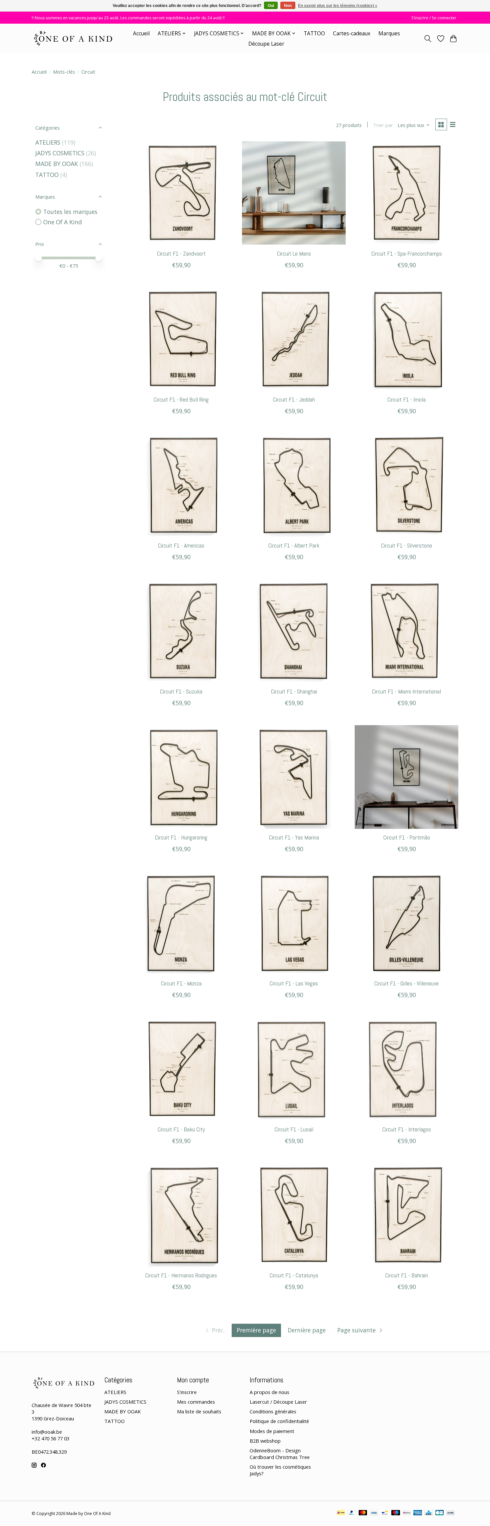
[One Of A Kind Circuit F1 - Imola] (406, 339)
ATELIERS (47, 142)
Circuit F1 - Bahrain (406, 1275)
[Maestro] (395, 1513)
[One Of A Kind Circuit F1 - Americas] (181, 485)
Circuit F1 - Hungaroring (181, 837)
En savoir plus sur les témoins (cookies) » (337, 5)
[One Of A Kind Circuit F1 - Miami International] (406, 631)
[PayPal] (351, 1513)
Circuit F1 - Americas (181, 545)
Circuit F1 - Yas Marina (294, 837)
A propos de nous (269, 1392)
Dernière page (307, 1330)
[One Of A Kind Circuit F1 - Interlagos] (406, 1068)
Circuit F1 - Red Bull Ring (181, 399)
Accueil (141, 33)
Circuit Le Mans (294, 253)
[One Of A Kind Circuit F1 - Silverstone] (406, 485)
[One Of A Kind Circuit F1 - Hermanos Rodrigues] (181, 1214)
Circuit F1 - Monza (181, 983)
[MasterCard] (363, 1513)
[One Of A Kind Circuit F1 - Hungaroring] (181, 776)
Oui (271, 5)
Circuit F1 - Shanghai (294, 691)
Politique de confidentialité (279, 1421)
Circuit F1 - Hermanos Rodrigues (181, 1275)
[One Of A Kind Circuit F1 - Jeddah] (293, 339)
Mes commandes (196, 1401)
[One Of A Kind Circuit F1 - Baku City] (181, 1068)
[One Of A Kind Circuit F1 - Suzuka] (181, 631)
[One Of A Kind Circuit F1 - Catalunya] (293, 1214)
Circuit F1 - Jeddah (294, 399)
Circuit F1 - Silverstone (406, 545)
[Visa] (374, 1513)
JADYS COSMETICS (59, 153)
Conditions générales (273, 1411)
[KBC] (428, 1513)
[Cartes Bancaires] (439, 1513)
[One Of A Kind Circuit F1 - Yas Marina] (293, 776)
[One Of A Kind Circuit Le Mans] (293, 193)
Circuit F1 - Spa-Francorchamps (406, 253)
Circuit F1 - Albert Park (293, 545)
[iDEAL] (341, 1513)
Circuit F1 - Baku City (181, 1129)
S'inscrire (187, 1392)
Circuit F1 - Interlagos (406, 1129)
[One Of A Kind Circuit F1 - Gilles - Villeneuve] (406, 922)
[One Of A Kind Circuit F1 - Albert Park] (293, 485)
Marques (389, 33)
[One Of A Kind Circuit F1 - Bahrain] (406, 1214)
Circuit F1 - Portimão (406, 837)
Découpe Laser (266, 43)
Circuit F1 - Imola (406, 399)
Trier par (383, 125)
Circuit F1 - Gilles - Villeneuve (406, 983)
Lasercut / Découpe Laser (278, 1401)
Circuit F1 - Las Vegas (294, 983)
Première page (256, 1330)
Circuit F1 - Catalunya (294, 1275)
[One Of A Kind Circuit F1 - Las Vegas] (293, 922)
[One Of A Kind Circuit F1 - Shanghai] (293, 631)
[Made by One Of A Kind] (72, 38)
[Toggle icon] (428, 39)
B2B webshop (265, 1440)
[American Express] (417, 1513)
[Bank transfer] (450, 1513)
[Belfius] (407, 1513)
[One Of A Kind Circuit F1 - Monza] (181, 922)
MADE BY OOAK (56, 164)
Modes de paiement (272, 1431)
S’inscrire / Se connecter (433, 18)
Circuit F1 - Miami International (406, 691)
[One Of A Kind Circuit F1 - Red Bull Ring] (181, 339)
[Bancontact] (385, 1513)
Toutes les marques (70, 212)
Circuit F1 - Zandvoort (181, 253)
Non (288, 5)
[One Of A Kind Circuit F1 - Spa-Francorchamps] (406, 193)
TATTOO (314, 33)
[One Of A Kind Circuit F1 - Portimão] (406, 776)
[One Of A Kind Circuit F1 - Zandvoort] (181, 193)
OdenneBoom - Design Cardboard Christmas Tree (280, 1453)
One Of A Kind (62, 222)
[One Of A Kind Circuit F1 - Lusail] (293, 1068)
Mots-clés (64, 71)
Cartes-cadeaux (351, 33)
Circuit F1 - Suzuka (181, 691)
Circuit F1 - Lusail (294, 1129)
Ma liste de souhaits (199, 1411)
